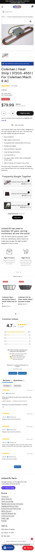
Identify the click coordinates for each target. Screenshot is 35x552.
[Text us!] (28, 548)
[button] (3, 113)
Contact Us (4, 497)
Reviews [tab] (7, 380)
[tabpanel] (17, 427)
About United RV (6, 499)
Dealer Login (5, 518)
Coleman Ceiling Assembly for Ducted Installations (21, 17)
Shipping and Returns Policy (9, 506)
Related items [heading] (17, 276)
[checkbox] (17, 385)
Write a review (22, 373)
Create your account (7, 516)
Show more (17, 466)
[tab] (19, 381)
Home (3, 17)
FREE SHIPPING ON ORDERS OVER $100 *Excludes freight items (17, 1)
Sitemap (4, 521)
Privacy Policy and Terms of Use (11, 509)
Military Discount (6, 511)
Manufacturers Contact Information (12, 504)
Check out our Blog (7, 501)
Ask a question (13, 373)
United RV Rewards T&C (8, 513)
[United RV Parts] (17, 7)
